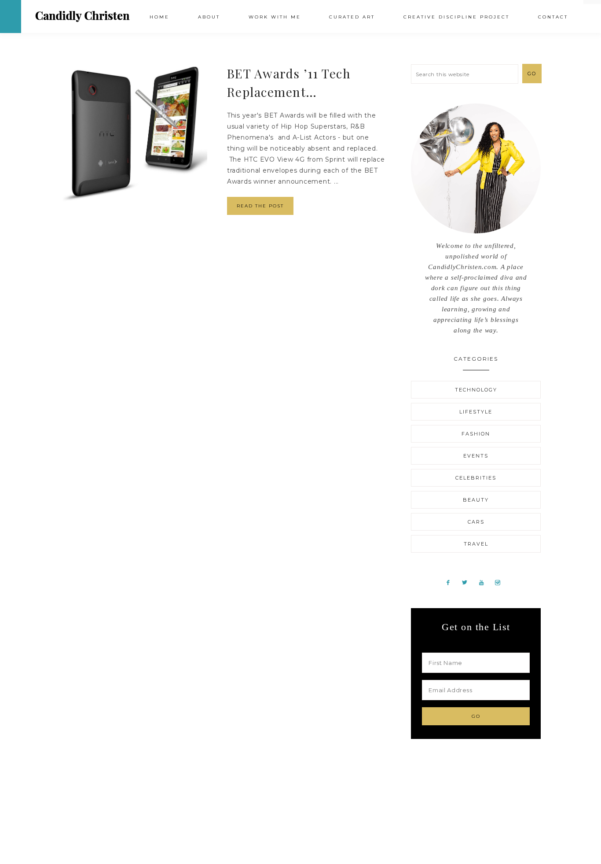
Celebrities (475, 478)
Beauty (476, 500)
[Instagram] (501, 582)
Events (475, 456)
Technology (476, 390)
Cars (476, 522)
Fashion (476, 434)
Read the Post (260, 206)
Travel (476, 544)
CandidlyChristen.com (82, 16)
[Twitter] (468, 582)
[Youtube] (485, 582)
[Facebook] (451, 582)
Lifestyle (475, 412)
